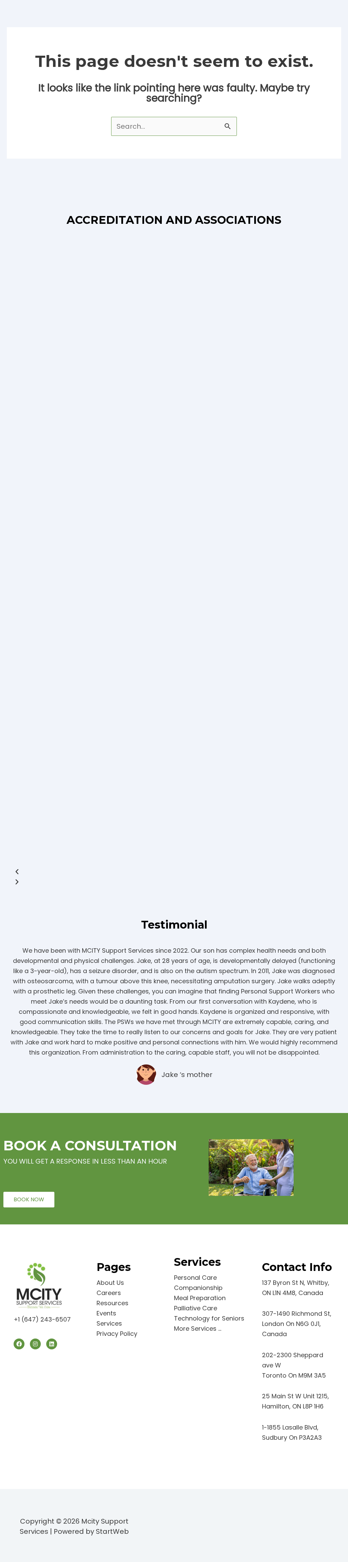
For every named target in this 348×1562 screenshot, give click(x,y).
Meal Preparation (200, 1298)
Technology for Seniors (209, 1318)
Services (109, 1323)
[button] (174, 872)
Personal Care (195, 1277)
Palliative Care (195, 1308)
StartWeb (112, 1531)
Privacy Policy (117, 1333)
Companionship (198, 1287)
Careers (109, 1293)
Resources (112, 1303)
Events (106, 1313)
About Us (110, 1282)
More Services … (197, 1328)
